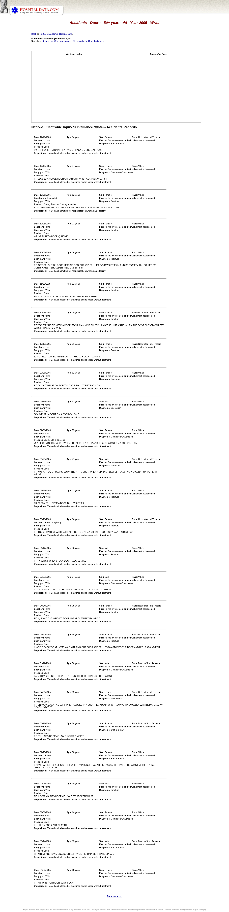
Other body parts (96, 41)
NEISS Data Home (49, 34)
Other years (47, 41)
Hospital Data (65, 34)
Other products (79, 41)
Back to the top (114, 896)
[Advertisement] (17, 93)
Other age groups (62, 41)
